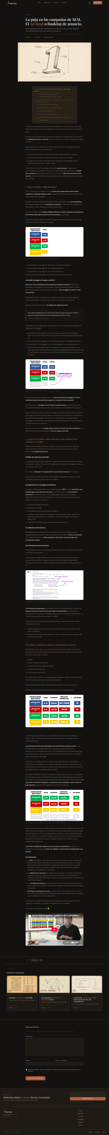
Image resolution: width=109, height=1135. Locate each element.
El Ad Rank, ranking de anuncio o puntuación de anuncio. (53, 117)
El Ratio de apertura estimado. (47, 104)
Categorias (47, 2)
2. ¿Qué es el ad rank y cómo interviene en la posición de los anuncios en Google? (54, 101)
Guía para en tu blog (20, 998)
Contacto (56, 2)
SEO (10, 990)
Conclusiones (42, 120)
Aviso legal (97, 1132)
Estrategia (80, 1113)
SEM (41, 960)
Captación (28, 14)
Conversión (80, 1119)
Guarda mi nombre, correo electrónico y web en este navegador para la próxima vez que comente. (54, 1070)
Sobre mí (63, 2)
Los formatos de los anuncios (47, 114)
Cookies (104, 1132)
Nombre (28, 1060)
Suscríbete (98, 2)
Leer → (16, 1008)
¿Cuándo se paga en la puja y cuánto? (49, 96)
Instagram (43, 990)
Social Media (52, 990)
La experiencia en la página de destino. (50, 107)
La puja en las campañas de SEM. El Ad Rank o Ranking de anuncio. (52, 90)
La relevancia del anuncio (46, 111)
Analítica (80, 1116)
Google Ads (35, 960)
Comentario (29, 1036)
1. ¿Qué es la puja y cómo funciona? (46, 94)
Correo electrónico (61, 1060)
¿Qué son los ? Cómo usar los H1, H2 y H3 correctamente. (84, 999)
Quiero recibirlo (87, 1098)
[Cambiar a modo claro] (89, 2)
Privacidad (90, 1132)
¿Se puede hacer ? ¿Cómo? (51, 999)
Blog (39, 2)
